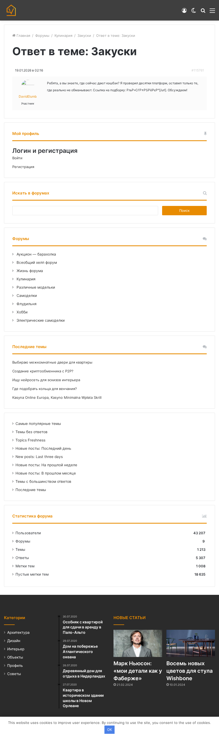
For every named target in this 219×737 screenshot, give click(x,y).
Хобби (21, 312)
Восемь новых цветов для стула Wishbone (189, 671)
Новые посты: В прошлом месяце (45, 473)
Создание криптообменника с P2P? (42, 371)
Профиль (15, 665)
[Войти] (184, 12)
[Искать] (203, 12)
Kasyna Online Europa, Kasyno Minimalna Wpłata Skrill (56, 397)
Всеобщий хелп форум (36, 262)
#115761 (197, 70)
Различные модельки (35, 287)
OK (109, 729)
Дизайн (13, 641)
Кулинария (63, 35)
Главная (22, 35)
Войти (17, 158)
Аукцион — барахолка (35, 254)
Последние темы (30, 490)
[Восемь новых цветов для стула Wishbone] (190, 643)
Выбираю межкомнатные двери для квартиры (52, 362)
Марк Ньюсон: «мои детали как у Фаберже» (138, 671)
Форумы (42, 35)
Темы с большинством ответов (43, 481)
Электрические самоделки (40, 320)
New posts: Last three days (39, 457)
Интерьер (15, 649)
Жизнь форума (29, 271)
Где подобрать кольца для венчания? (44, 389)
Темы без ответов (31, 432)
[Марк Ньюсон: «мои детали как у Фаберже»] (138, 643)
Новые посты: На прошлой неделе (46, 465)
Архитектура (18, 632)
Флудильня (26, 304)
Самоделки (26, 295)
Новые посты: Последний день (43, 448)
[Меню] (212, 12)
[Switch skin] (193, 12)
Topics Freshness (30, 440)
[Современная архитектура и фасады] (11, 10)
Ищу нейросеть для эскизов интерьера (46, 380)
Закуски (84, 35)
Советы (14, 674)
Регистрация (23, 167)
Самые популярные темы (38, 423)
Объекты (15, 657)
